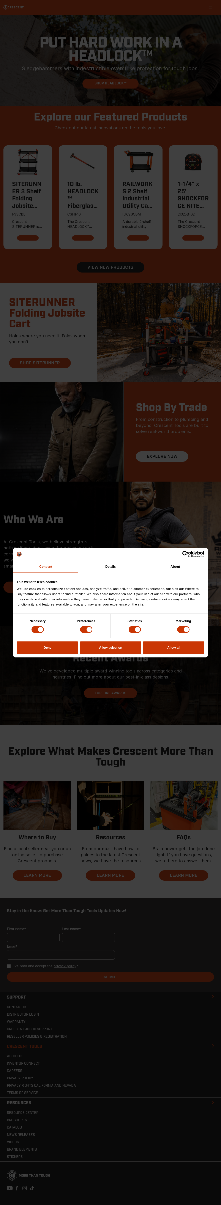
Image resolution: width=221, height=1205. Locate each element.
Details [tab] (110, 566)
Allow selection (110, 647)
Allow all (173, 647)
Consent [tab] (45, 566)
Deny (47, 647)
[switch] (86, 629)
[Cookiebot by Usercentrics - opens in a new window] (185, 554)
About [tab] (175, 566)
